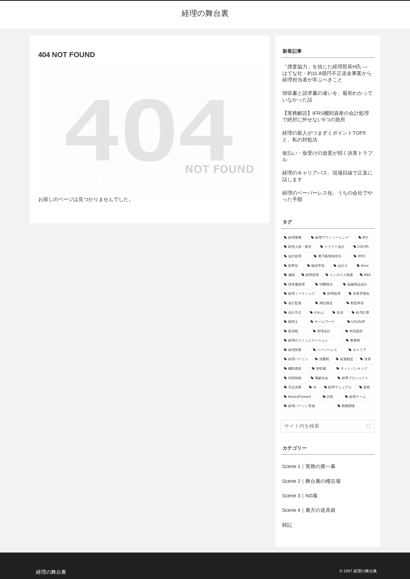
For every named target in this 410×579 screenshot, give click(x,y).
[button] (369, 426)
